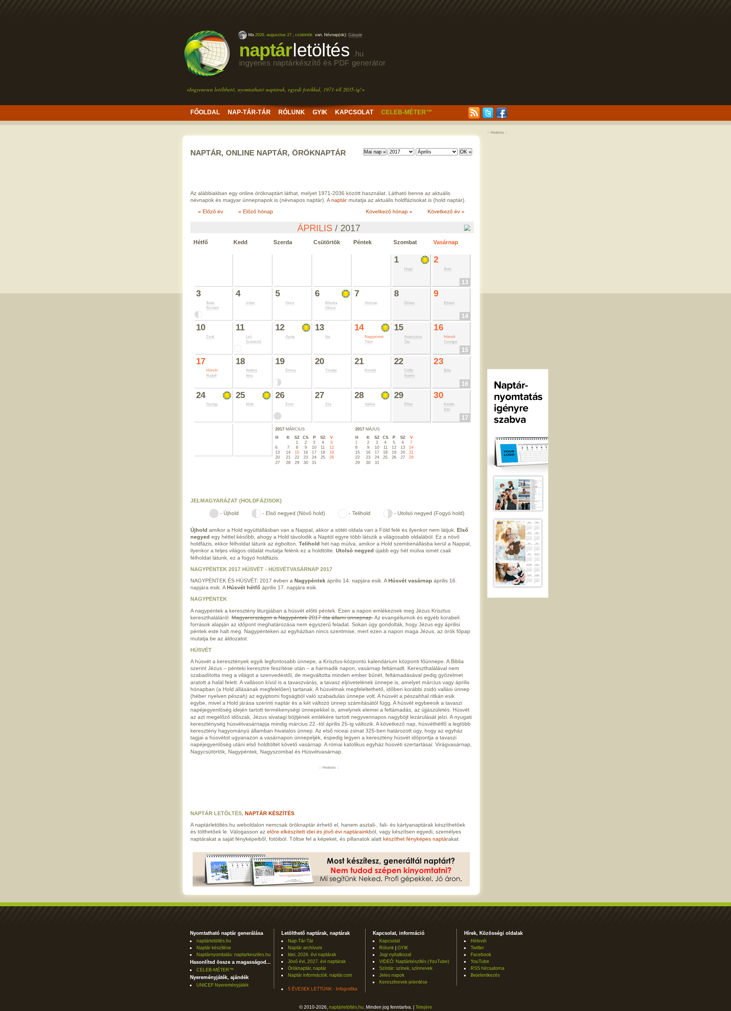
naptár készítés (269, 813)
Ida (327, 337)
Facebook (481, 954)
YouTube (480, 961)
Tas (407, 342)
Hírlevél (479, 941)
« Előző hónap (255, 211)
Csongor (450, 342)
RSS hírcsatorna (487, 968)
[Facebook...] (501, 117)
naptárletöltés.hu (213, 941)
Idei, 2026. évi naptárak (312, 954)
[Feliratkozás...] (474, 117)
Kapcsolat (354, 112)
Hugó (408, 269)
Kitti (447, 409)
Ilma (249, 376)
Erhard (449, 303)
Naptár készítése (213, 947)
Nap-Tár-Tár (249, 112)
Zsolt (210, 337)
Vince (290, 303)
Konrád (370, 370)
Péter (408, 404)
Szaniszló (253, 342)
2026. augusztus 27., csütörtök (284, 34)
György (212, 404)
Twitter (477, 947)
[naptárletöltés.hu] (207, 77)
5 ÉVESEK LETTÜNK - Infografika (323, 989)
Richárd (212, 308)
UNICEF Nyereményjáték (222, 985)
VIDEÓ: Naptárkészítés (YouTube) (414, 961)
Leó (249, 337)
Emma (291, 370)
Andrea (251, 370)
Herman (371, 303)
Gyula (290, 337)
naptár (312, 53)
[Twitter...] (488, 117)
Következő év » (446, 211)
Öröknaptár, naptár (307, 968)
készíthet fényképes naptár (415, 839)
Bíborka (331, 303)
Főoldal (205, 112)
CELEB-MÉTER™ (406, 112)
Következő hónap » (389, 211)
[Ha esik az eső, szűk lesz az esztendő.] (345, 293)
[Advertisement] (484, 53)
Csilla (408, 370)
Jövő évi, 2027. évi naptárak (317, 961)
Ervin (290, 404)
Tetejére (423, 1007)
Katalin (449, 404)
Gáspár (355, 34)
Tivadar (331, 370)
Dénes (409, 303)
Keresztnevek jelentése (403, 982)
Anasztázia (413, 337)
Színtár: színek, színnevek (406, 968)
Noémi (409, 376)
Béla (447, 370)
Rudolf (211, 376)
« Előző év (210, 211)
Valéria (370, 404)
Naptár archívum (305, 947)
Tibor (369, 342)
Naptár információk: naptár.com (320, 975)
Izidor (250, 303)
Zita (328, 404)
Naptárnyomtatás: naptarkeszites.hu (233, 954)
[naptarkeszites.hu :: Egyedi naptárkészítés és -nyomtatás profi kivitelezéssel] (331, 884)
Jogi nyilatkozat (395, 954)
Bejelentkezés (485, 975)
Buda (210, 303)
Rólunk (291, 112)
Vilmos (330, 308)
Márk (250, 404)
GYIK (320, 112)
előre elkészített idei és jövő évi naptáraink (318, 832)
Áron (447, 269)
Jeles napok (391, 975)
